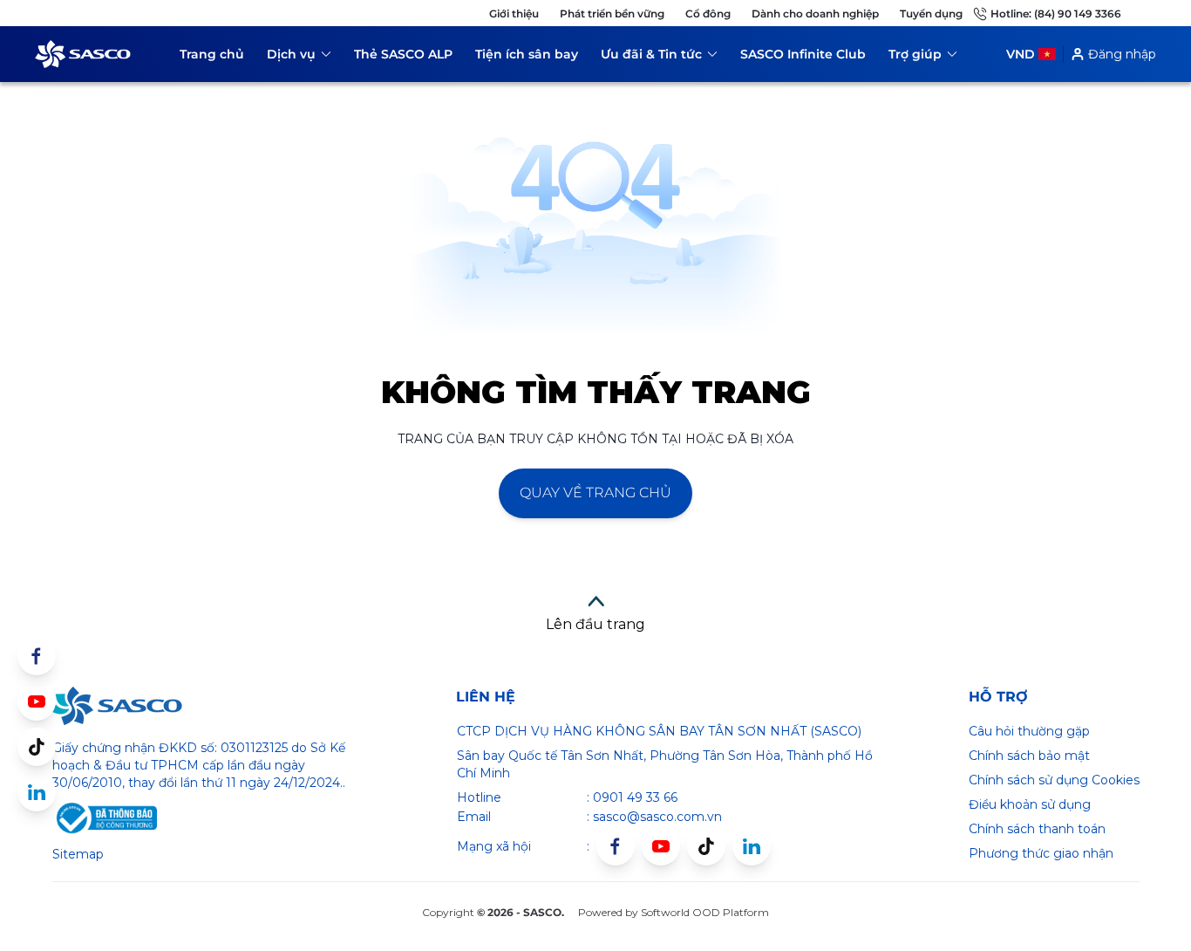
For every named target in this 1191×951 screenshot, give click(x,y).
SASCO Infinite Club (803, 54)
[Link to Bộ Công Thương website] (104, 818)
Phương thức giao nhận (1041, 853)
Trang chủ (212, 54)
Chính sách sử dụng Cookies (1054, 780)
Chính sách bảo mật (1029, 755)
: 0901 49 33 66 (632, 797)
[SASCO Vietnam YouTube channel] (661, 846)
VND (1020, 54)
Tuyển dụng (931, 13)
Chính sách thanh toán (1037, 829)
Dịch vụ (299, 57)
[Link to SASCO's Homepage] (116, 706)
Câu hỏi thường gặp (1029, 731)
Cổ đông (708, 13)
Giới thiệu (514, 13)
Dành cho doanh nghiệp (815, 13)
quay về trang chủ (595, 492)
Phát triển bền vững (612, 13)
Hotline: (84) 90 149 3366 (1055, 13)
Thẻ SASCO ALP (403, 54)
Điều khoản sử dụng (1030, 804)
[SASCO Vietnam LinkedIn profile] (751, 846)
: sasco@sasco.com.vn (654, 816)
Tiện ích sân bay (526, 54)
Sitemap (78, 854)
